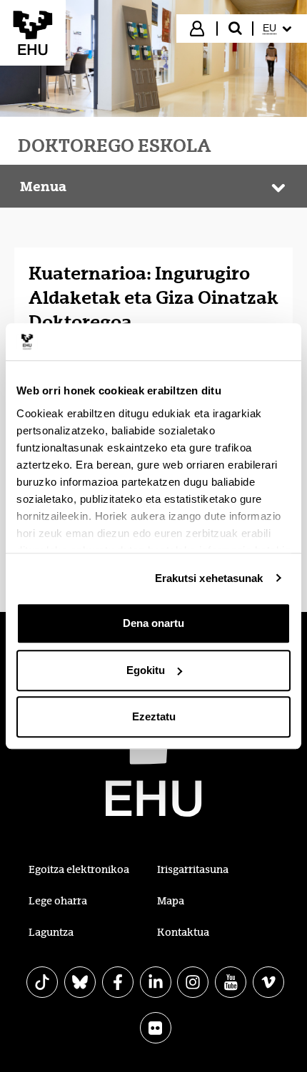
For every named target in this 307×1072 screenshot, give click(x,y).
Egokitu (145, 670)
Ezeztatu (154, 716)
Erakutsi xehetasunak (209, 578)
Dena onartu (153, 623)
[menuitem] (279, 28)
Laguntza (51, 932)
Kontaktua (183, 932)
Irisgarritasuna (192, 869)
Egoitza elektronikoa (79, 869)
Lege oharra (58, 901)
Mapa (170, 901)
